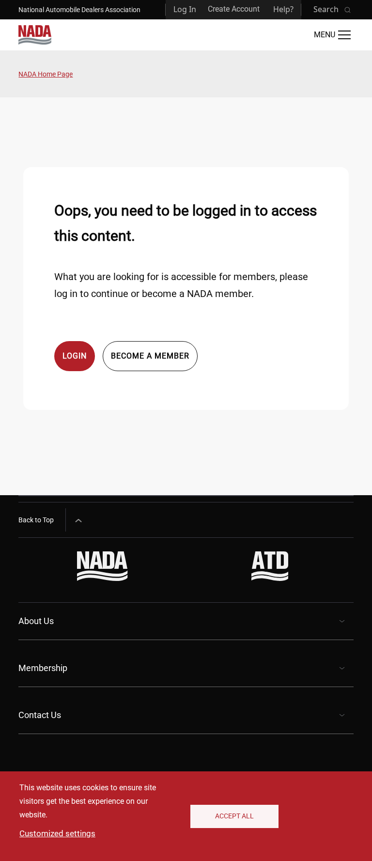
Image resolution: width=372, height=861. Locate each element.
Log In (184, 9)
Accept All (234, 816)
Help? (283, 9)
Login (74, 355)
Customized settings (57, 833)
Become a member (150, 355)
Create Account (234, 9)
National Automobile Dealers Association (79, 10)
